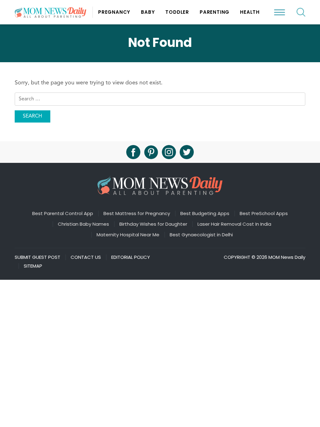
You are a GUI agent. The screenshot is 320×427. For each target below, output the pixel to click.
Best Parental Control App (62, 213)
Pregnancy (114, 12)
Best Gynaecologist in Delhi (201, 235)
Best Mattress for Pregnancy (136, 213)
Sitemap (33, 266)
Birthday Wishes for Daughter (153, 224)
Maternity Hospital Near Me (128, 235)
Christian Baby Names (83, 224)
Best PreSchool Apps (264, 213)
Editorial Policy (130, 257)
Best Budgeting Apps (204, 213)
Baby (148, 12)
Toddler (177, 12)
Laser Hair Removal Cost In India (234, 224)
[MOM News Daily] (54, 12)
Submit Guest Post (37, 257)
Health (250, 12)
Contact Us (86, 257)
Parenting (214, 12)
